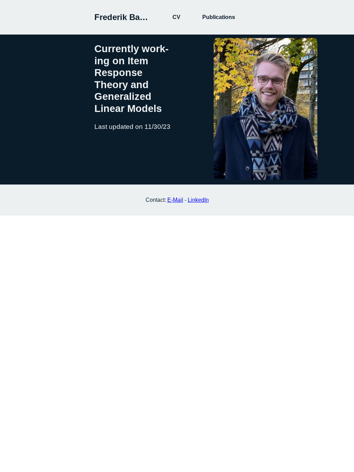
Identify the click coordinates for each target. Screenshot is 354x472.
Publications (218, 17)
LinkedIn (198, 200)
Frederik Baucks (126, 17)
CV (176, 17)
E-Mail (175, 200)
